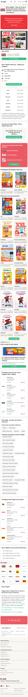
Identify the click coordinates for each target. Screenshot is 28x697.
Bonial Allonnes (5, 631)
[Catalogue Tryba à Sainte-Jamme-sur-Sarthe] (24, 577)
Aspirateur (16, 431)
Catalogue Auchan (4, 661)
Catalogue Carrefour (5, 656)
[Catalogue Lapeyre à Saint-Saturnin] (17, 566)
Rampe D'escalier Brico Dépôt (9, 493)
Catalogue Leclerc (4, 654)
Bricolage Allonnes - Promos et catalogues (12, 612)
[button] (14, 46)
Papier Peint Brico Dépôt (8, 476)
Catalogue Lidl (4, 652)
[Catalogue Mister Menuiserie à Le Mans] (4, 581)
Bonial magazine (4, 644)
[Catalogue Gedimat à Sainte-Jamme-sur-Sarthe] (4, 577)
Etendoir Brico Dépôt (7, 486)
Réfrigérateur (12, 427)
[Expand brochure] (14, 40)
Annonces (24, 4)
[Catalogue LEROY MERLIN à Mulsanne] (10, 566)
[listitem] (7, 182)
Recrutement (3, 674)
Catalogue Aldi (4, 665)
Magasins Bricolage (20, 631)
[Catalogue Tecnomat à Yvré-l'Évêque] (10, 577)
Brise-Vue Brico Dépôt (8, 443)
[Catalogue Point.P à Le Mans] (17, 577)
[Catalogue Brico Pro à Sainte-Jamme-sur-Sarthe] (4, 571)
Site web (7, 78)
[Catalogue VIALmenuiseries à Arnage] (24, 581)
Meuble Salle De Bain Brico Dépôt (10, 483)
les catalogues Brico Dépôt (13, 604)
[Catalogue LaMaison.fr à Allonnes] (10, 571)
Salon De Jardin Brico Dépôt (9, 466)
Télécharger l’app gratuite (6, 646)
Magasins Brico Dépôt (6, 633)
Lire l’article (14, 366)
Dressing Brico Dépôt (20, 479)
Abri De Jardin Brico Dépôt (9, 440)
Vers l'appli (14, 25)
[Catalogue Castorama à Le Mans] (24, 571)
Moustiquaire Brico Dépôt (8, 460)
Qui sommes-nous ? (5, 643)
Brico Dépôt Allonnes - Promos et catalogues (13, 607)
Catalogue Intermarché (5, 663)
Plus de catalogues (14, 338)
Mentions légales (4, 688)
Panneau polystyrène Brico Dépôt (10, 489)
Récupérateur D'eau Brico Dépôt (10, 463)
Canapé (23, 431)
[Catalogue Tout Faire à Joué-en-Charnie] (17, 571)
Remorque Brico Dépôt (8, 450)
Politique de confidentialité (19, 688)
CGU (2, 690)
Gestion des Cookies (18, 690)
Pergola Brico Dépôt (7, 436)
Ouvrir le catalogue (14, 58)
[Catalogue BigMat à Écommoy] (17, 581)
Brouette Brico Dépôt (7, 479)
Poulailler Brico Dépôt (7, 453)
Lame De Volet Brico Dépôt (9, 470)
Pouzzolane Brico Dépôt (8, 456)
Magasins (12, 631)
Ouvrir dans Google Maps (14, 137)
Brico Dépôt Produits (7, 610)
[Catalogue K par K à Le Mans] (10, 581)
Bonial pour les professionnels (7, 672)
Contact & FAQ (4, 670)
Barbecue (5, 427)
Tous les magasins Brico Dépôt (14, 84)
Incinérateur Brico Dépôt (8, 446)
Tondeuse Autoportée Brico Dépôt (10, 473)
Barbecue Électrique (7, 431)
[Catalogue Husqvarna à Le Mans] (24, 566)
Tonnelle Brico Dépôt (19, 453)
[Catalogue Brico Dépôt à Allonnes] (4, 566)
